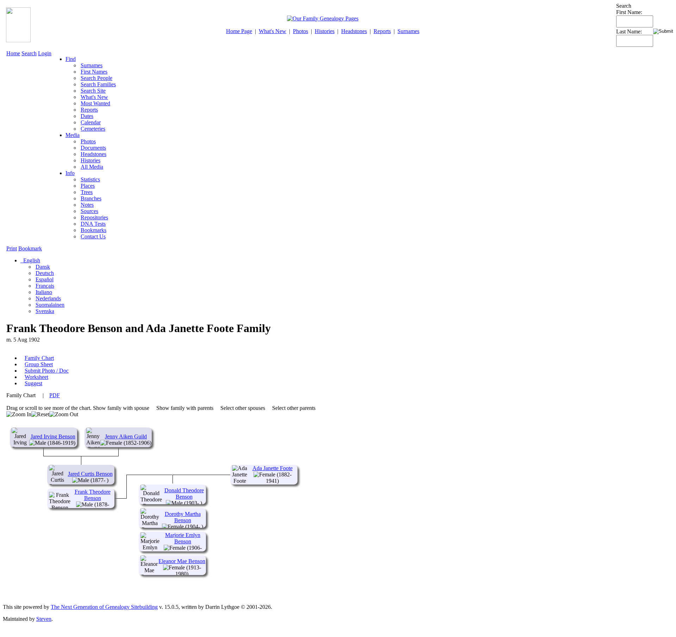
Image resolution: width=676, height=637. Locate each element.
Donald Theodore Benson (184, 493)
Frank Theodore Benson (93, 495)
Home (13, 53)
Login (44, 53)
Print (11, 248)
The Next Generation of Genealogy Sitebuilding (104, 607)
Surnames (408, 31)
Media (72, 135)
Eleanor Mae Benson (181, 561)
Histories (324, 31)
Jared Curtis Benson (90, 474)
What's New (272, 31)
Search (29, 53)
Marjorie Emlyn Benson (182, 538)
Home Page (239, 31)
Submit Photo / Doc (47, 371)
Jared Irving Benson (53, 436)
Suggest (33, 383)
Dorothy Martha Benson (183, 517)
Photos (300, 31)
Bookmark (30, 248)
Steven (43, 619)
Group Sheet (39, 364)
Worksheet (36, 377)
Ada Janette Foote (272, 468)
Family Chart (39, 358)
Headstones (354, 31)
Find (70, 59)
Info (70, 173)
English (31, 260)
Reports (382, 31)
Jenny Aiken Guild (126, 436)
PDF (54, 395)
